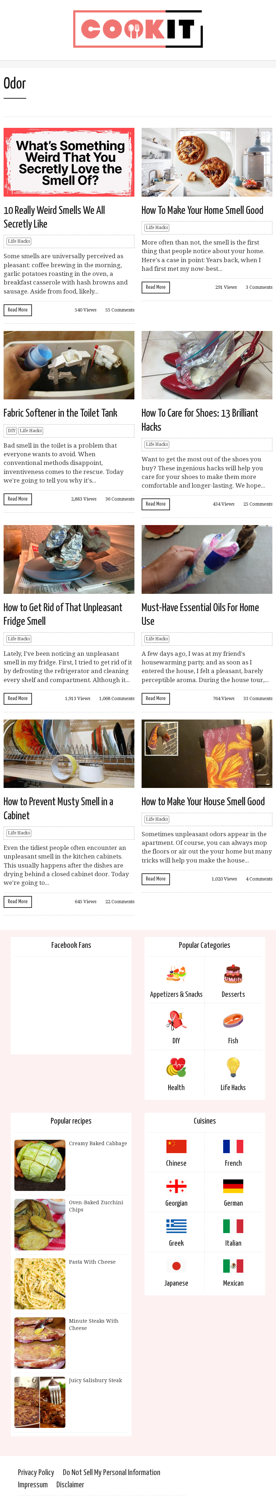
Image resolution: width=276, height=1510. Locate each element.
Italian (233, 1243)
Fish (233, 1041)
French (233, 1163)
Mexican (233, 1283)
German (233, 1203)
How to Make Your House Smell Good (203, 802)
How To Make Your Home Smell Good (202, 210)
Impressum (33, 1485)
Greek (176, 1243)
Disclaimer (70, 1485)
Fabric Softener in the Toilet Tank (60, 413)
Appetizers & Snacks (176, 994)
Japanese (176, 1283)
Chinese (176, 1163)
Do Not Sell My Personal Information (111, 1473)
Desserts (233, 994)
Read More (18, 310)
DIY (11, 430)
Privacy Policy (36, 1473)
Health (176, 1088)
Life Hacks (19, 241)
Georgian (176, 1203)
